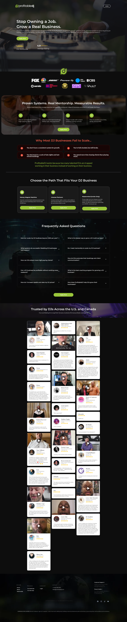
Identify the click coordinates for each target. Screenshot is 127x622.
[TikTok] (104, 601)
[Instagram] (101, 601)
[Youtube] (108, 601)
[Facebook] (97, 601)
